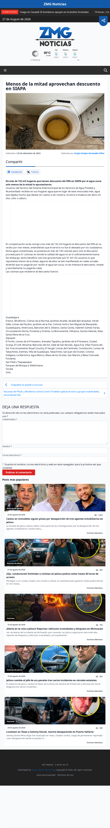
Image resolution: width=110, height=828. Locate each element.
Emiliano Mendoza (95, 533)
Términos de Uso (65, 775)
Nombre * (7, 446)
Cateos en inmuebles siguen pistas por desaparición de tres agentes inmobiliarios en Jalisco (54, 520)
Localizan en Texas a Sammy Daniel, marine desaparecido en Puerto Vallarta (50, 731)
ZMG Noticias (55, 4)
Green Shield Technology (43, 769)
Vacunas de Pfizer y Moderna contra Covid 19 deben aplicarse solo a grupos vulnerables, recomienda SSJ (52, 393)
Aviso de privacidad (46, 775)
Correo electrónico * (12, 455)
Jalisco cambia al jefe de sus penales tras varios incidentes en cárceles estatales (51, 680)
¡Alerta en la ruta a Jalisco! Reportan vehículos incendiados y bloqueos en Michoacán (54, 628)
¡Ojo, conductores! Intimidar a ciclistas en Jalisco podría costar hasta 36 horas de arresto (52, 575)
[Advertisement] (55, 221)
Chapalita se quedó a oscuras (27, 384)
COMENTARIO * (9, 419)
